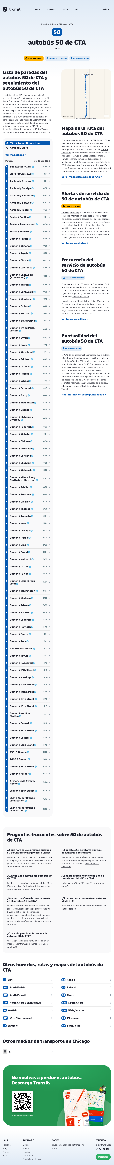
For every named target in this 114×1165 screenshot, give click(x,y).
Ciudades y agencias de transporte (68, 1145)
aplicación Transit (80, 296)
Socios (65, 9)
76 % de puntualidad (81, 58)
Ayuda (5, 1155)
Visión (37, 9)
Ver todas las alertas (73, 243)
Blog (77, 9)
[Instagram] (97, 1149)
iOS (23, 1115)
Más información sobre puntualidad (82, 394)
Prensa (6, 1152)
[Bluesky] (100, 1149)
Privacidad (28, 1155)
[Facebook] (104, 1149)
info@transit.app (103, 1145)
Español (104, 9)
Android (29, 1115)
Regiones (51, 9)
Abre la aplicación (69, 212)
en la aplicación (43, 132)
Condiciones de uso (32, 1159)
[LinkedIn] (107, 1149)
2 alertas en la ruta (35, 58)
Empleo (26, 1152)
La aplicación (98, 225)
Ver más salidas (14, 155)
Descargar (103, 1156)
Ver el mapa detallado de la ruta (80, 176)
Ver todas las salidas (73, 319)
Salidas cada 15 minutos (58, 58)
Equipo (26, 1148)
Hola (5, 1140)
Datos (55, 1148)
